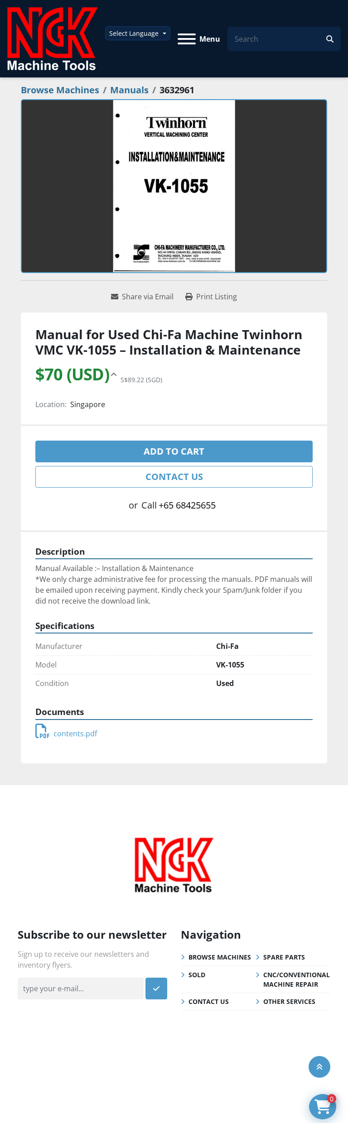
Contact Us (174, 476)
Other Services (289, 1001)
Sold (196, 974)
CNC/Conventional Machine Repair (296, 979)
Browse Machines (219, 957)
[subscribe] (156, 988)
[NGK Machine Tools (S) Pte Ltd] (174, 864)
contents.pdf (75, 734)
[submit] (330, 39)
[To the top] (319, 1067)
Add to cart (174, 451)
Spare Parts (284, 957)
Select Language (134, 33)
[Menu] (187, 39)
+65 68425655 (187, 505)
